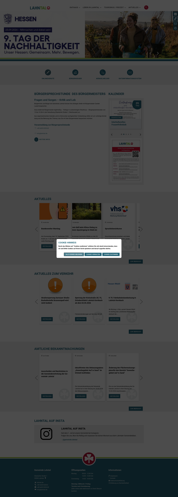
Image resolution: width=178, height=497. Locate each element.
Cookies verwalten (93, 254)
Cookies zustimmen (111, 254)
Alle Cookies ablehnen (74, 254)
